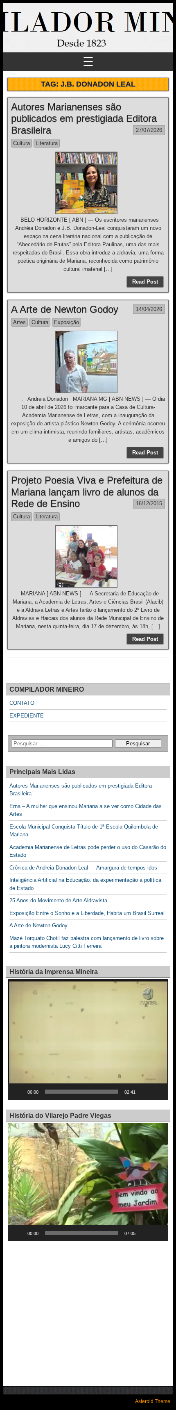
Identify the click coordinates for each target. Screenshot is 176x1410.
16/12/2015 (149, 503)
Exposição (66, 322)
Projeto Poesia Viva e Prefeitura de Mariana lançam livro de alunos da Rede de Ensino (86, 492)
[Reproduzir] (18, 1092)
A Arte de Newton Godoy (64, 309)
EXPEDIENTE (26, 716)
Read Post (145, 282)
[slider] (81, 1092)
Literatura (47, 143)
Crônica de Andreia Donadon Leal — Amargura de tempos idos (83, 868)
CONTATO (21, 703)
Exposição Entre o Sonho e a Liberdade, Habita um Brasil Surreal (87, 913)
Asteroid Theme (152, 1401)
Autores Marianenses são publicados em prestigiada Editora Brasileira (84, 118)
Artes (19, 322)
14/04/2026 (149, 309)
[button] (88, 1039)
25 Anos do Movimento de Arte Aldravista (58, 900)
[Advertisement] (76, 1308)
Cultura (21, 143)
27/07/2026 (149, 130)
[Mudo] (144, 1092)
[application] (88, 1039)
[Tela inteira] (157, 1092)
